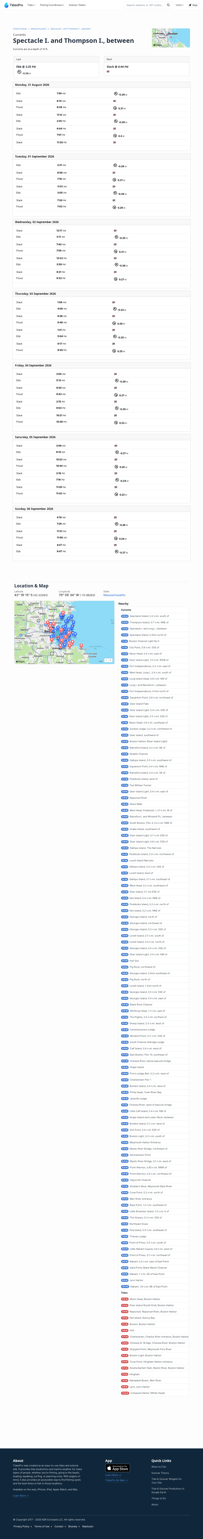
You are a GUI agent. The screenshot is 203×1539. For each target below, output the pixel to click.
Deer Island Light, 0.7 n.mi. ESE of (145, 835)
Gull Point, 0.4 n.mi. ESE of (141, 1129)
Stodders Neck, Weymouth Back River (147, 1186)
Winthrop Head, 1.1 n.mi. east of (143, 1010)
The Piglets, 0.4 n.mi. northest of (144, 1017)
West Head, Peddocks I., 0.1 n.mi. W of (147, 810)
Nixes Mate (132, 804)
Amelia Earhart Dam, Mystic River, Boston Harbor (153, 1367)
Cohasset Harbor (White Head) (143, 1392)
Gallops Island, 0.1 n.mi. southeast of (146, 879)
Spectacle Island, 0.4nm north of (144, 634)
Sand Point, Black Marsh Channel (144, 1267)
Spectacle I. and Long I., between (144, 628)
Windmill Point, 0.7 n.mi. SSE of (143, 1035)
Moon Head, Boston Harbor (141, 1299)
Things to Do (158, 1498)
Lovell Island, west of (137, 873)
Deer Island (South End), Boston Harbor (148, 1305)
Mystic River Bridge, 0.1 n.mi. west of (146, 1161)
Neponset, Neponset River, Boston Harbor (149, 1311)
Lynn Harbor (132, 1280)
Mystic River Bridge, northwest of (144, 1148)
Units (179, 5)
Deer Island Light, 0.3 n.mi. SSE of (144, 716)
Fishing (51, 5)
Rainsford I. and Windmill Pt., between (147, 816)
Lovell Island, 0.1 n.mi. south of (143, 935)
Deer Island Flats (135, 703)
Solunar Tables (77, 5)
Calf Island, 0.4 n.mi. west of (141, 1048)
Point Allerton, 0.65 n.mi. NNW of (144, 1167)
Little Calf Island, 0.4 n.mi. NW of (144, 1111)
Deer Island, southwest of (140, 735)
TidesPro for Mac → (116, 1480)
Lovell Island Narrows (138, 860)
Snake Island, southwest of (141, 829)
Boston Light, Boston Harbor (141, 1355)
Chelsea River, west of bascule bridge (147, 1104)
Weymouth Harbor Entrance (141, 1142)
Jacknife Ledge (134, 1098)
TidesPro (16, 5)
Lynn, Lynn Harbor (136, 1386)
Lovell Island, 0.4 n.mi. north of (143, 941)
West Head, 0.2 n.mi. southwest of (145, 885)
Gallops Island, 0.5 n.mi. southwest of (146, 760)
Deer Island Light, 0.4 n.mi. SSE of (145, 710)
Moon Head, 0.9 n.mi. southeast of (145, 722)
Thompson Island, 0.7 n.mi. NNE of (145, 622)
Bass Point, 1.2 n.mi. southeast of (144, 1205)
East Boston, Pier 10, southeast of (144, 1054)
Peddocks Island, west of (140, 778)
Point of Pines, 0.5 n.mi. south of (144, 1242)
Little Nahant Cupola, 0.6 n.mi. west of (147, 1248)
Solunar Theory (160, 1472)
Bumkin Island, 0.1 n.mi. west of (143, 1123)
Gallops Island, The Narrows (141, 847)
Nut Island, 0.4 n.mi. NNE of (141, 898)
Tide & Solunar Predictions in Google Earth (167, 1490)
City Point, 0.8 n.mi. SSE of (140, 647)
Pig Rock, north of (136, 979)
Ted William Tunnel (136, 785)
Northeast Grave (135, 1223)
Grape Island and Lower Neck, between (148, 1117)
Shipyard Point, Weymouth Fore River (147, 1349)
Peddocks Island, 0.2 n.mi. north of (145, 904)
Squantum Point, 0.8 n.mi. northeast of (147, 697)
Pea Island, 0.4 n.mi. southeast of (144, 1230)
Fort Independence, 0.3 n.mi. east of (146, 666)
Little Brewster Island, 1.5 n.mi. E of (145, 1211)
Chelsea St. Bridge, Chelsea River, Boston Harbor (153, 1342)
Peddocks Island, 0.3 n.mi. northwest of (148, 854)
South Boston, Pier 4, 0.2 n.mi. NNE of (147, 822)
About (154, 1504)
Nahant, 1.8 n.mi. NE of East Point (144, 1286)
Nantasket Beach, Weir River (141, 1380)
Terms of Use (41, 1526)
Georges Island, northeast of (142, 923)
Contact (59, 1526)
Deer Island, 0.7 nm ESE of (140, 891)
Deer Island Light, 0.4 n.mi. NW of (144, 954)
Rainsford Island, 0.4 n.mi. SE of (143, 772)
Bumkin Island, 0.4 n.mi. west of (143, 1086)
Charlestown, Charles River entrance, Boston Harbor (155, 1336)
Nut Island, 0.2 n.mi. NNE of (141, 910)
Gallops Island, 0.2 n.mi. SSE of (143, 866)
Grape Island (133, 1067)
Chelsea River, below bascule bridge (146, 1060)
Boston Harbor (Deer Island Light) (144, 741)
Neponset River (134, 797)
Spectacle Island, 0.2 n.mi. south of (145, 616)
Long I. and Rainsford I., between (144, 685)
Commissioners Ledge (138, 1029)
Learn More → (21, 1495)
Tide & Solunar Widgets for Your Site (166, 1480)
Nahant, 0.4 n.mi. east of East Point (145, 1261)
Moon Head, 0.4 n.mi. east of (142, 653)
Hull (128, 1330)
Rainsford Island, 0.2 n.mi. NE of (143, 747)
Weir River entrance (137, 1198)
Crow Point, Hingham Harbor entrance (147, 1361)
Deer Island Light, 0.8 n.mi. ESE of (145, 841)
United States (20, 28)
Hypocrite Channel (136, 1179)
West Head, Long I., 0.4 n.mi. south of (146, 672)
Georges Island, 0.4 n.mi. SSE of (144, 948)
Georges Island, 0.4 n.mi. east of (144, 998)
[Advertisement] (101, 19)
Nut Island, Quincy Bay (138, 1317)
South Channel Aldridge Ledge (143, 1042)
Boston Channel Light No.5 (140, 641)
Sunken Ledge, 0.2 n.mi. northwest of (147, 728)
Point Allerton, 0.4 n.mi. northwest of (146, 1173)
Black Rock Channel (137, 1004)
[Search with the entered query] (168, 5)
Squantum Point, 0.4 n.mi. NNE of (144, 766)
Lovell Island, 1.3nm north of (141, 985)
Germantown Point (136, 1154)
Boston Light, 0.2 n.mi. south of (143, 1136)
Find (194, 5)
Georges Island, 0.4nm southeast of (146, 973)
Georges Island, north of (139, 916)
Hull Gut (130, 960)
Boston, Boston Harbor (138, 1324)
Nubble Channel (135, 753)
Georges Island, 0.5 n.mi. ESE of (143, 991)
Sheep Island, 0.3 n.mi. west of (143, 1023)
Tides (30, 5)
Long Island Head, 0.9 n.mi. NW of (144, 678)
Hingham (131, 1374)
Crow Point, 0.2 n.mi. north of (142, 1192)
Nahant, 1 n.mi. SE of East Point (143, 1274)
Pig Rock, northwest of (138, 966)
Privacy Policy (21, 1526)
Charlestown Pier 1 (136, 1079)
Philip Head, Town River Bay (141, 1092)
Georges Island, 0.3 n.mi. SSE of (144, 929)
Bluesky (72, 1526)
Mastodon (87, 1526)
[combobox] (144, 5)
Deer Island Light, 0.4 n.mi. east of (145, 791)
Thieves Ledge (134, 1236)
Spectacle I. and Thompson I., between (70, 28)
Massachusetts (38, 28)
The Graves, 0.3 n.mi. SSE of (142, 1217)
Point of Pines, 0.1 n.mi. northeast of (146, 1255)
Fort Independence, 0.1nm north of (145, 691)
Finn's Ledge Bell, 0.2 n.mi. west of (145, 1073)
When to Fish (158, 1466)
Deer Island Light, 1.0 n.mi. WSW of (145, 659)
